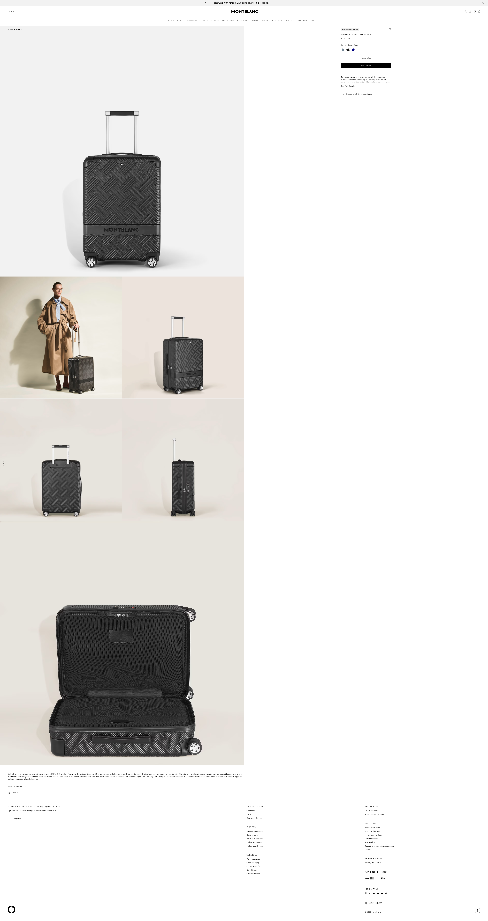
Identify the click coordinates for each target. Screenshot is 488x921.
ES (14, 11)
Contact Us (251, 811)
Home (10, 29)
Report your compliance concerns (379, 846)
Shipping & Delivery (255, 831)
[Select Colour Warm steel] (343, 49)
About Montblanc (372, 828)
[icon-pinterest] (386, 894)
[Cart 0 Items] (479, 12)
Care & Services (253, 874)
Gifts (179, 20)
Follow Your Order (254, 842)
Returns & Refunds (255, 839)
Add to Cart (366, 65)
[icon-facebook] (370, 894)
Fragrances (302, 20)
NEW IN (171, 20)
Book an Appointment (374, 814)
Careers (368, 850)
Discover (315, 20)
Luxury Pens (191, 20)
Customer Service (254, 818)
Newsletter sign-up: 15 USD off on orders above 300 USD (241, 3)
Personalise (366, 58)
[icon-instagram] (366, 894)
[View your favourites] (475, 12)
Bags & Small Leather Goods (235, 20)
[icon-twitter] (378, 894)
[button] (470, 11)
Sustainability (371, 842)
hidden (18, 29)
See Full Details (348, 86)
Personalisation (253, 859)
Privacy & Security (372, 863)
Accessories (277, 20)
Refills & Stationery (209, 20)
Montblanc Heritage (373, 835)
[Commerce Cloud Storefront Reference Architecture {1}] (244, 11)
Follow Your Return (255, 846)
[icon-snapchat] (374, 894)
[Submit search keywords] (465, 12)
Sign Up (17, 819)
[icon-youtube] (382, 894)
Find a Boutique (371, 811)
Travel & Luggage (260, 20)
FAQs (249, 814)
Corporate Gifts (253, 866)
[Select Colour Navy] (353, 49)
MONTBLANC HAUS (373, 831)
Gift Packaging (253, 863)
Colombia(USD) (375, 903)
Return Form (252, 835)
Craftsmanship (371, 839)
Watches (290, 20)
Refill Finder (252, 870)
